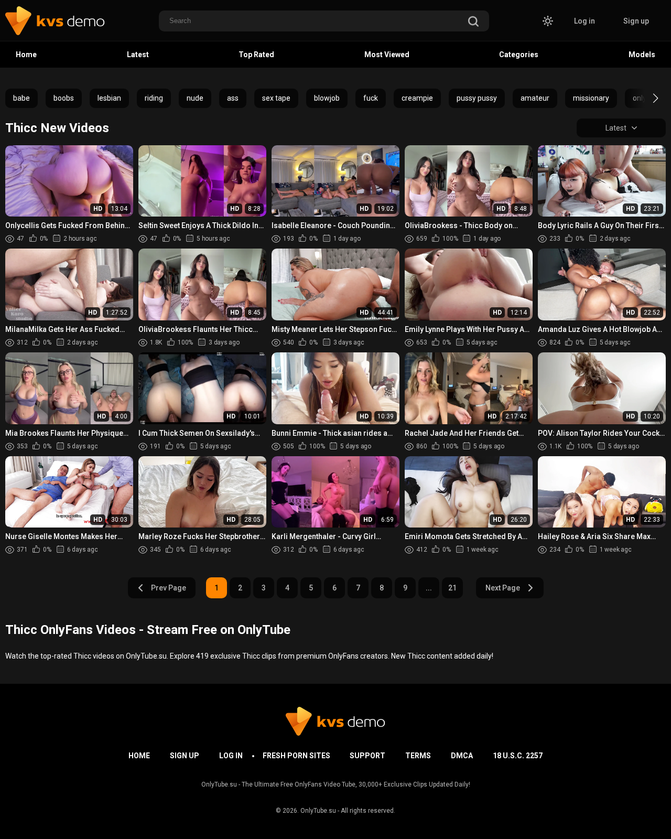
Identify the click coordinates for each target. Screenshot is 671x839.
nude (195, 98)
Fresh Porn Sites (296, 755)
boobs (63, 98)
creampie (417, 98)
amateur (535, 98)
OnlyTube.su (318, 810)
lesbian (109, 98)
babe (21, 98)
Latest (138, 54)
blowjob (327, 98)
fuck (370, 98)
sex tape (276, 98)
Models (642, 54)
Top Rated (256, 54)
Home (26, 54)
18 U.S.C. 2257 (518, 755)
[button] (646, 98)
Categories (518, 54)
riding (154, 98)
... (429, 588)
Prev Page (168, 588)
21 (452, 588)
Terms (418, 755)
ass (233, 98)
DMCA (462, 755)
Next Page (502, 588)
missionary (591, 98)
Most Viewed (386, 54)
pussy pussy (477, 98)
